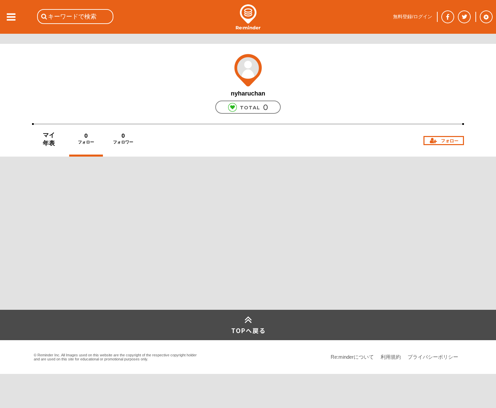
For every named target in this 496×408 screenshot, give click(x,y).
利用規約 (391, 357)
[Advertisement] (82, 259)
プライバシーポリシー (433, 357)
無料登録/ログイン (412, 16)
